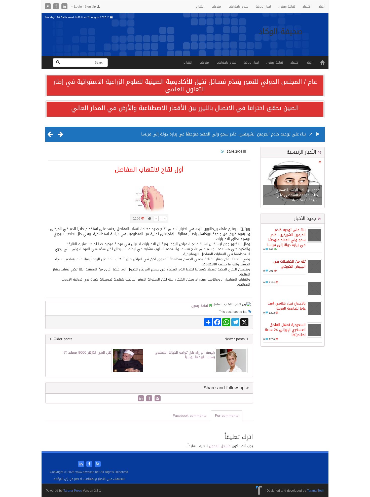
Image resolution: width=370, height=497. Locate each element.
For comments (226, 415)
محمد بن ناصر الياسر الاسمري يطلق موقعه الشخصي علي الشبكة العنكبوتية (297, 195)
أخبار (321, 6)
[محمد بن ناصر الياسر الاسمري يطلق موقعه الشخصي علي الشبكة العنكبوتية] (292, 183)
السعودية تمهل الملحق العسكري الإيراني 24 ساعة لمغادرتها (285, 329)
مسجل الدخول (220, 446)
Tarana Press (72, 490)
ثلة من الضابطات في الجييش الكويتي (289, 264)
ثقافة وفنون (286, 6)
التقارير (199, 6)
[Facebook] (57, 6)
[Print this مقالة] (149, 218)
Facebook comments (189, 415)
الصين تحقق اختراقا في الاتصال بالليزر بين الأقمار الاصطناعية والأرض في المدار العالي (185, 108)
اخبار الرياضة (263, 6)
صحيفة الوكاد (281, 31)
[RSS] (48, 6)
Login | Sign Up (85, 6)
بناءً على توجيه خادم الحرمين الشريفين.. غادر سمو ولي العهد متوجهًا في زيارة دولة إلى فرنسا (223, 134)
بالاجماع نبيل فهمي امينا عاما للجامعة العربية (287, 306)
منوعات (216, 6)
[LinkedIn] (64, 6)
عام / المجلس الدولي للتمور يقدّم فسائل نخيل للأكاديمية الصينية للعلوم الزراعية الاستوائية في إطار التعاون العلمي (185, 85)
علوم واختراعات (238, 6)
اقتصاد (307, 6)
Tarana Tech (315, 490)
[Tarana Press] (259, 490)
